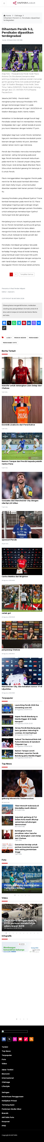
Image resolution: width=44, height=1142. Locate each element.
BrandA (5, 1113)
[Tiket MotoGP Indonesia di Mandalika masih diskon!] (7, 809)
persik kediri (20, 338)
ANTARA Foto (8, 1117)
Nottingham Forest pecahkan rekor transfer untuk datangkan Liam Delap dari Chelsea (22, 385)
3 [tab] (22, 895)
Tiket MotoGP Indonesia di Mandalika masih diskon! (27, 807)
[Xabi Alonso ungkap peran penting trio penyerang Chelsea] (22, 635)
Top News (7, 764)
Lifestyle (6, 1086)
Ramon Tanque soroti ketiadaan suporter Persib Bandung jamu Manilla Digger (28, 753)
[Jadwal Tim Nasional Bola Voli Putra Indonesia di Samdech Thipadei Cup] (7, 743)
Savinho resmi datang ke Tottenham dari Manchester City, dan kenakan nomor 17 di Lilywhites (22, 686)
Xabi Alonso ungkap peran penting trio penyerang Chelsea (20, 648)
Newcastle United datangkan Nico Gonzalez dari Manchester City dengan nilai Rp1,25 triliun (20, 500)
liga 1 (9, 338)
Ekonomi (6, 1074)
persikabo (33, 338)
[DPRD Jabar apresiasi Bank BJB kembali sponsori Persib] (22, 524)
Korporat (6, 1121)
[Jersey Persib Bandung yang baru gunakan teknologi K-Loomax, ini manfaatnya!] (7, 731)
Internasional (8, 1078)
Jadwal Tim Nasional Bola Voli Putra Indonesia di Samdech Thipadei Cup (28, 741)
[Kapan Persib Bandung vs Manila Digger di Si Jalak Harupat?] (7, 720)
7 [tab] (27, 933)
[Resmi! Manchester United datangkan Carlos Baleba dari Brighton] (22, 561)
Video (5, 898)
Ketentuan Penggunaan (12, 1096)
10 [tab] (38, 933)
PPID (4, 1126)
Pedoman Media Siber (11, 1109)
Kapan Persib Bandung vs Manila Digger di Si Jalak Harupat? (26, 719)
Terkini (5, 1047)
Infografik (6, 936)
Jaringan (5, 1092)
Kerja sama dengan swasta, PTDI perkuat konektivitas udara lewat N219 (20, 923)
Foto (4, 860)
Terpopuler (7, 698)
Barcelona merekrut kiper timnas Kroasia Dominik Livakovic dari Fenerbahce (21, 423)
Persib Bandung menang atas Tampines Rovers (21, 886)
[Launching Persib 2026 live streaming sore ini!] (7, 708)
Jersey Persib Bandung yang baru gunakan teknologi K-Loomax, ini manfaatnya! (27, 730)
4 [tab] (25, 895)
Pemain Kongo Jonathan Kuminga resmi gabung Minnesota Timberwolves (21, 797)
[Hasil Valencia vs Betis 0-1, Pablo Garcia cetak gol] (22, 598)
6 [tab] (24, 933)
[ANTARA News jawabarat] (24, 3)
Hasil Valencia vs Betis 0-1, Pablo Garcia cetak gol (20, 611)
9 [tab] (34, 933)
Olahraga (18, 16)
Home (8, 16)
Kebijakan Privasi (9, 1101)
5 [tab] (29, 895)
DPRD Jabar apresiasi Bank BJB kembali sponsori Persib (21, 538)
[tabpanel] (22, 879)
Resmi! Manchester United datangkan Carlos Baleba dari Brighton (20, 575)
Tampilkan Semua (26, 274)
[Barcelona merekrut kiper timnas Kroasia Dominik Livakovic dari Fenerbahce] (22, 409)
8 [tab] (31, 933)
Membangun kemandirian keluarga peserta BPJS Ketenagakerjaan (19, 1009)
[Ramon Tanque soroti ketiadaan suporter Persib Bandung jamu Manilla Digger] (7, 754)
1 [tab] (15, 895)
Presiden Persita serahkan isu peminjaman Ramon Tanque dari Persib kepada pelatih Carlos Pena (22, 461)
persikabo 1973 (10, 343)
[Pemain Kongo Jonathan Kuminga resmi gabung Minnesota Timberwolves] (22, 783)
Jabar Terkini (7, 1070)
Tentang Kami (8, 1105)
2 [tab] (18, 895)
